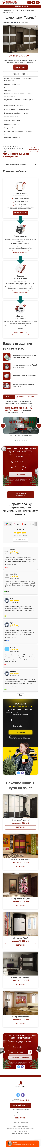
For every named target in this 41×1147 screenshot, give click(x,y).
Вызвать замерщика (20, 252)
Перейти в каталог (20, 332)
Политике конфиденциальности (21, 479)
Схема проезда (20, 1118)
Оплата (31, 397)
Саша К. (13, 549)
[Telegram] (18, 773)
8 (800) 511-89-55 (22, 198)
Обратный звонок (20, 1105)
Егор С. (12, 647)
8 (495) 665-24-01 (21, 202)
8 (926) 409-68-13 (22, 205)
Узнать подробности (34, 148)
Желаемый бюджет (22, 467)
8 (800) (20, 1100)
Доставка (20, 397)
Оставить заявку (20, 212)
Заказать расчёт (20, 67)
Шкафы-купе (17, 10)
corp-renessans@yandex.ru (21, 1109)
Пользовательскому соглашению (16, 480)
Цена (7, 397)
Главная (6, 10)
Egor (11, 623)
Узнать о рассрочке (20, 292)
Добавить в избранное (20, 1123)
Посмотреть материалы (20, 494)
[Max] (22, 773)
